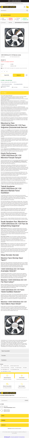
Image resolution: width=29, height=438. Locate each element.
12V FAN (11, 64)
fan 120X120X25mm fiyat (15, 369)
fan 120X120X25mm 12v (5, 369)
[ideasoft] (7, 437)
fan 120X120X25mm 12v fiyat (6, 371)
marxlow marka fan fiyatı (5, 367)
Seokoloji (9, 428)
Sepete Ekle (6, 75)
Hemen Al (19, 75)
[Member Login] (24, 7)
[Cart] (27, 7)
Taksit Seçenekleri (5, 351)
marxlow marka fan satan (14, 365)
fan (1, 365)
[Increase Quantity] (7, 71)
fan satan (12, 367)
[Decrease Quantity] (2, 71)
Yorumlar (3, 355)
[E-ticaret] (14, 437)
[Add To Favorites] (26, 75)
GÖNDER (26, 400)
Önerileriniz (3, 360)
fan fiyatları (25, 367)
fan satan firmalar (18, 367)
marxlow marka (6, 365)
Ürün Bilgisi (3, 92)
